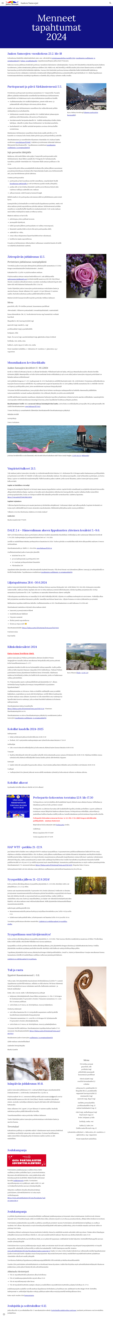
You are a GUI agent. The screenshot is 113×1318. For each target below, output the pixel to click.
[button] (2, 3)
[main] (56, 27)
